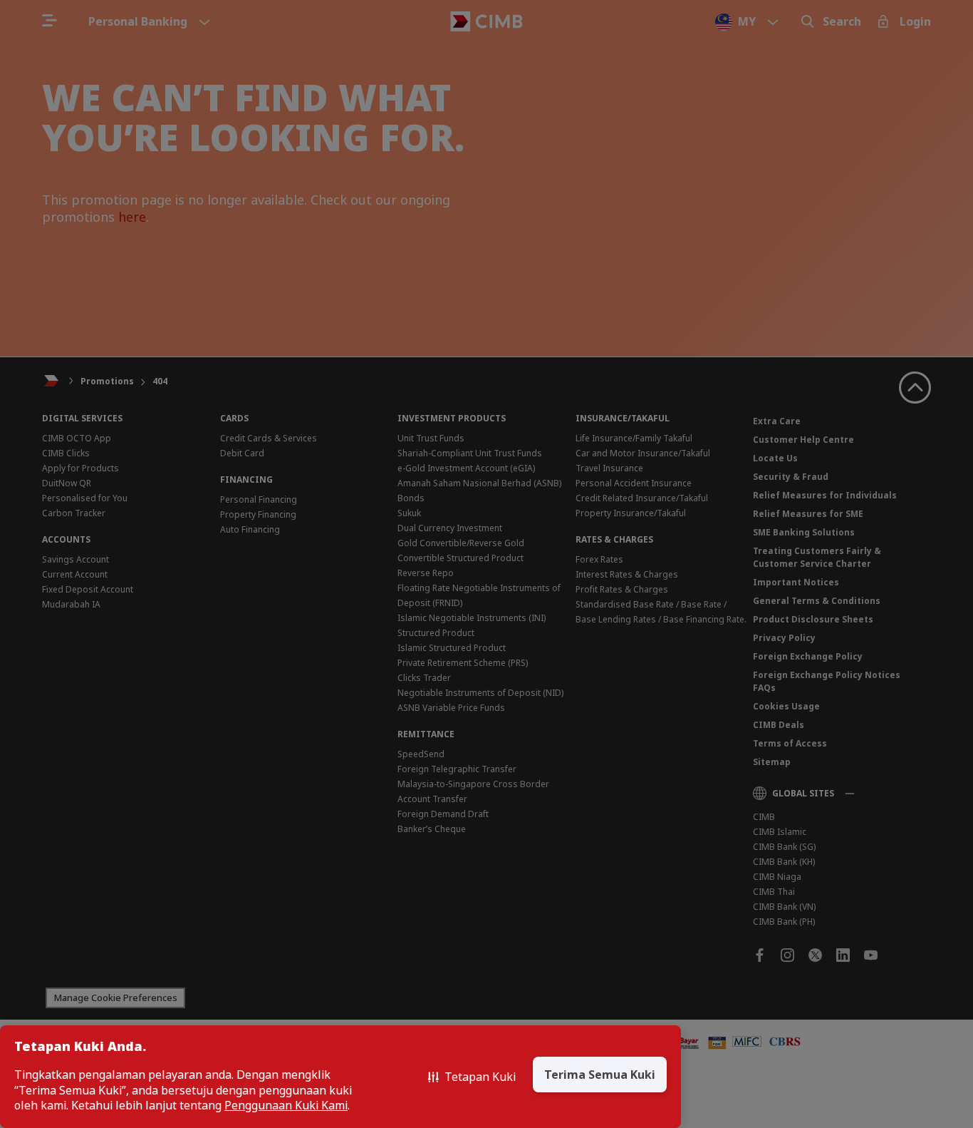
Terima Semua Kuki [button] (599, 1074)
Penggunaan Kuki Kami (286, 1105)
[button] (472, 1076)
